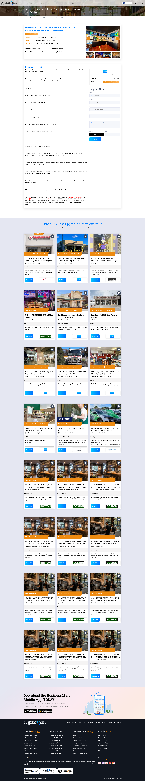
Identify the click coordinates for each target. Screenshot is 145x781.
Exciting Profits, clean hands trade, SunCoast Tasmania (71, 429)
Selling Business (45, 3)
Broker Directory (102, 735)
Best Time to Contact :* (94, 113)
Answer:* (106, 131)
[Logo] (9, 3)
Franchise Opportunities (71, 3)
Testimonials (90, 722)
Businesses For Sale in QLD (55, 740)
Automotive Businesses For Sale (81, 746)
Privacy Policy (117, 722)
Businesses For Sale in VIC (55, 738)
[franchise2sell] (65, 771)
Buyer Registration (102, 740)
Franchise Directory (103, 738)
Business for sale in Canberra (31, 748)
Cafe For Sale (76, 735)
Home (68, 722)
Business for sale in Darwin (30, 751)
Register (136, 3)
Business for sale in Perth (30, 746)
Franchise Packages (103, 743)
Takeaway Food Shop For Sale (81, 740)
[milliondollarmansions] (48, 771)
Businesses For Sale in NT (54, 751)
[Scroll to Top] (141, 778)
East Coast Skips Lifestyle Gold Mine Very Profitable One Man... (72, 372)
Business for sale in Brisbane (31, 740)
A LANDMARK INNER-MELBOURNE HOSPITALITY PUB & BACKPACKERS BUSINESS (39, 486)
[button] (127, 3)
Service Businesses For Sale (80, 753)
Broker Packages (102, 746)
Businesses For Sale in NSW (55, 735)
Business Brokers (57, 3)
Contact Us (97, 722)
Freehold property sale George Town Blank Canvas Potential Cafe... (105, 372)
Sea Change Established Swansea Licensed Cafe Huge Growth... (71, 259)
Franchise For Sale (78, 751)
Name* (90, 92)
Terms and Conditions (107, 722)
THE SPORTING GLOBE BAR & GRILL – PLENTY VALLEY (39, 316)
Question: (91, 131)
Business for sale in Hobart (30, 753)
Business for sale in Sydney (30, 735)
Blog (80, 722)
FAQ (84, 722)
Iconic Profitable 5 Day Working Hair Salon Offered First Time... (39, 372)
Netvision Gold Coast (116, 778)
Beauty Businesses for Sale (80, 743)
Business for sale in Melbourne (31, 738)
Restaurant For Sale (78, 738)
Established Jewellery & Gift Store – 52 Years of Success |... (72, 316)
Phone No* (91, 106)
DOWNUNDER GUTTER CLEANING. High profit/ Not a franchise (105, 429)
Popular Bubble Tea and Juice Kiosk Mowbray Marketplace (38, 429)
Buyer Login (74, 722)
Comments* (91, 120)
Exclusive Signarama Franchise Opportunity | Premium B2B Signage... (39, 259)
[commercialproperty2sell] (32, 771)
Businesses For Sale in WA (55, 746)
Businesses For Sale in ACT (55, 748)
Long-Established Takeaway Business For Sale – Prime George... (104, 259)
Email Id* (91, 99)
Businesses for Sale (32, 3)
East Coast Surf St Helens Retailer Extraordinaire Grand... (104, 316)
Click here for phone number (110, 82)
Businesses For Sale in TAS (55, 753)
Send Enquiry (95, 139)
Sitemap (100, 751)
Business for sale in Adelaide (31, 743)
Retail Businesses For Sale (79, 748)
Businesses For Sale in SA (54, 743)
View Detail (29, 280)
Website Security (102, 748)
